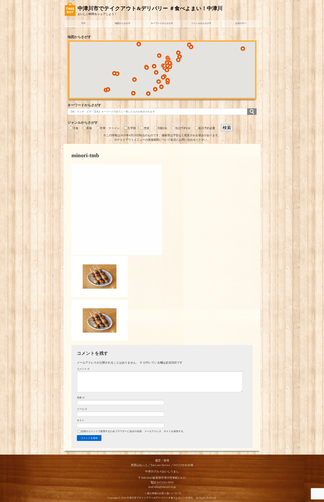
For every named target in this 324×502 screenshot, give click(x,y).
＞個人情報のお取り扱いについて (163, 493)
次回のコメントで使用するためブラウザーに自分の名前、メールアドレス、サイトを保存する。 (133, 431)
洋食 (75, 128)
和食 (89, 128)
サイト (80, 420)
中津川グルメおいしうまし (162, 471)
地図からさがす (122, 23)
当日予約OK (182, 128)
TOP (83, 23)
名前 (81, 397)
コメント (83, 369)
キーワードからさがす (162, 23)
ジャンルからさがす (201, 23)
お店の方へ (240, 23)
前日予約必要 (206, 128)
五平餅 (131, 128)
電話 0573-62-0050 (162, 482)
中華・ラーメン (109, 128)
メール (82, 409)
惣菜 (146, 128)
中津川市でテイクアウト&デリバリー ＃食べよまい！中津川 (153, 8)
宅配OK (162, 128)
